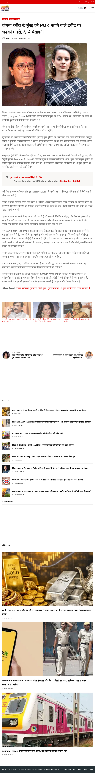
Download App (5, 2)
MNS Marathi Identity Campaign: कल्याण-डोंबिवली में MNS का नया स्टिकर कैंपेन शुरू (43, 457)
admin (8, 38)
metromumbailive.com (52, 769)
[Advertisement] (44, 333)
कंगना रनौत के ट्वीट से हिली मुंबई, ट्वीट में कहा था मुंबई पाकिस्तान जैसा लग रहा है (53, 288)
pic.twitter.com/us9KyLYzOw (26, 177)
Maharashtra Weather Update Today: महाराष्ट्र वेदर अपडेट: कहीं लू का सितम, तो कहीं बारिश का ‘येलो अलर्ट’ (51, 491)
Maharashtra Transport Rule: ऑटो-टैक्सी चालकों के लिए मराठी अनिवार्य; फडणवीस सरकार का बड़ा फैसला (50, 468)
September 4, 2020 (70, 180)
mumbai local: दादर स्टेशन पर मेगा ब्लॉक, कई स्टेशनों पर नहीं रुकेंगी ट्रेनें (37, 433)
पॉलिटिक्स (12, 19)
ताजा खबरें (5, 19)
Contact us (77, 769)
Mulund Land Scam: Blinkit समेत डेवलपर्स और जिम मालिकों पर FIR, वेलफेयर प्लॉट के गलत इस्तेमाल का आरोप (51, 422)
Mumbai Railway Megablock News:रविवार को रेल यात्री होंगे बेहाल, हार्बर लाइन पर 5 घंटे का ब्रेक (47, 480)
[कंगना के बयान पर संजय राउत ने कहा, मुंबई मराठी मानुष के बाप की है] (16, 310)
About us (67, 769)
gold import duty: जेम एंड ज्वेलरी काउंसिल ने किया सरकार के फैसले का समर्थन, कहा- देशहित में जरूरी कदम (49, 410)
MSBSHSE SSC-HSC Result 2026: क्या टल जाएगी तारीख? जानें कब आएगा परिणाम (42, 445)
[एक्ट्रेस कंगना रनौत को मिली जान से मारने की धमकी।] (77, 310)
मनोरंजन (18, 19)
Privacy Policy (88, 769)
